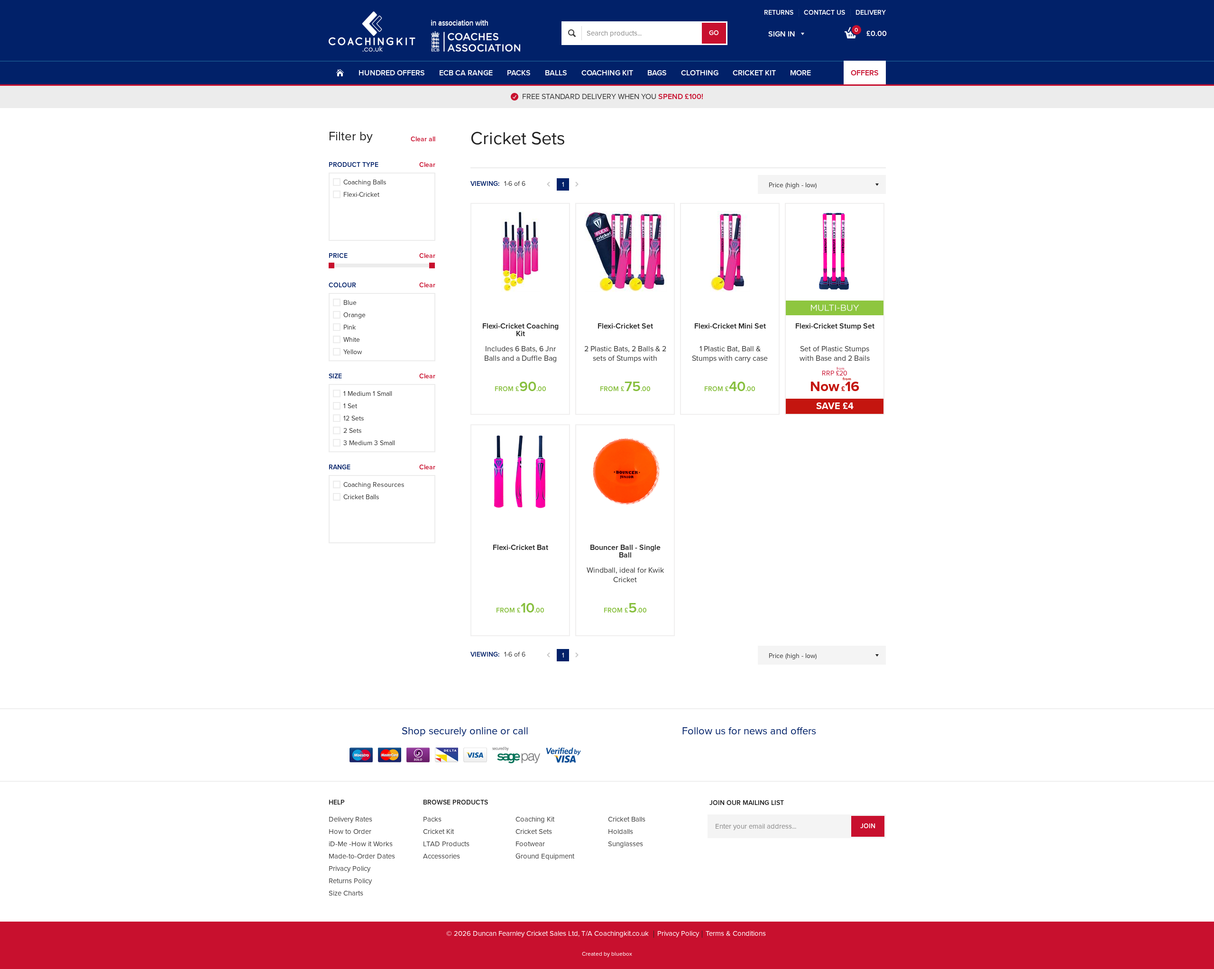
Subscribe (607, 586)
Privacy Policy (626, 613)
